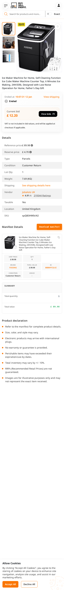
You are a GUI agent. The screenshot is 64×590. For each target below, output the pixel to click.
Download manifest (49, 227)
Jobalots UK (28, 192)
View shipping (51, 96)
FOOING (13, 267)
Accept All (10, 584)
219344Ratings (42, 195)
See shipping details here (36, 185)
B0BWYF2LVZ (50, 267)
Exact (57, 13)
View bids (48, 113)
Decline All (29, 584)
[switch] (49, 14)
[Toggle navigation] (5, 5)
